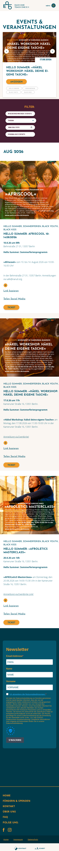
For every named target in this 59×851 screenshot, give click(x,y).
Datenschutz (33, 839)
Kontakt (9, 806)
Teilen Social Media (14, 299)
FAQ (5, 817)
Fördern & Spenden (16, 800)
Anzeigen (16, 82)
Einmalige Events (16, 134)
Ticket (11, 308)
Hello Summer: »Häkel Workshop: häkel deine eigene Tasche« (27, 71)
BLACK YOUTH (13, 92)
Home (7, 795)
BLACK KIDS (28, 92)
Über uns (9, 811)
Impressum (18, 839)
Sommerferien (30, 88)
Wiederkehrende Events (20, 113)
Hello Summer (14, 88)
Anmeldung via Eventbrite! (16, 436)
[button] (6, 51)
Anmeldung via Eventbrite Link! (18, 594)
